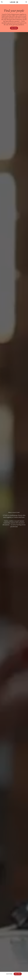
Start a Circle (14, 28)
